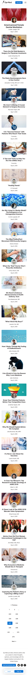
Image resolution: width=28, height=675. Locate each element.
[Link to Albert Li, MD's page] (14, 476)
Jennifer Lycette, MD (14, 596)
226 (17, 618)
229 (10, 627)
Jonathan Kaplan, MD (14, 405)
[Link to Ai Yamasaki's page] (14, 181)
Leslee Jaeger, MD (14, 29)
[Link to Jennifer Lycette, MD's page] (14, 587)
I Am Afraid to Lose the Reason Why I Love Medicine (14, 374)
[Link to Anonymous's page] (14, 560)
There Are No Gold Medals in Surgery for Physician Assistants (14, 52)
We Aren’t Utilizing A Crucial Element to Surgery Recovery (14, 106)
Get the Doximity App (9, 665)
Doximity (13, 136)
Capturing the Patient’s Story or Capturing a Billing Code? (14, 593)
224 (17, 614)
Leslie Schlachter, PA (14, 56)
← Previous (14, 605)
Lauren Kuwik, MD (14, 458)
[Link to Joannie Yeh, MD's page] (14, 317)
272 (18, 632)
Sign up (19, 671)
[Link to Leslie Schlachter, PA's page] (14, 47)
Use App (19, 2)
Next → (14, 641)
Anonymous (14, 569)
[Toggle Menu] (25, 2)
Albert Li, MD (14, 487)
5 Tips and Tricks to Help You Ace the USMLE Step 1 (14, 159)
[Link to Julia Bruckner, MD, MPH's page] (14, 423)
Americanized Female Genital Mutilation (14, 26)
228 (17, 623)
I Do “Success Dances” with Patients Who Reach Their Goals (14, 133)
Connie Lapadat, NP (14, 217)
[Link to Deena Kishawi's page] (14, 235)
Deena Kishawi (14, 244)
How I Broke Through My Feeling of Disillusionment (14, 347)
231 (8, 632)
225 (10, 618)
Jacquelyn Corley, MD (10, 83)
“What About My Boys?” (14, 321)
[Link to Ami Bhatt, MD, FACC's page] (14, 532)
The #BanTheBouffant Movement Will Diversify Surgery (14, 240)
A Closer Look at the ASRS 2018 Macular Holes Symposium (14, 510)
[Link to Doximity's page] (14, 127)
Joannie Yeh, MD (14, 324)
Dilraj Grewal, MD (14, 514)
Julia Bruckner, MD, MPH (14, 431)
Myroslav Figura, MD (14, 109)
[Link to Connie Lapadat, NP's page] (14, 206)
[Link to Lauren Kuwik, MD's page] (14, 449)
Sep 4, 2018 (14, 489)
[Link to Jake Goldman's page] (14, 369)
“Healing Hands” (14, 185)
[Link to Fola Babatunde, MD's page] (14, 288)
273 (13, 637)
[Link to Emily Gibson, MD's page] (14, 262)
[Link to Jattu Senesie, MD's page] (14, 342)
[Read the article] (14, 41)
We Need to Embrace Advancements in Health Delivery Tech (14, 295)
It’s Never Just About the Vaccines (14, 455)
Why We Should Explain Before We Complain (14, 428)
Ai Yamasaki (14, 188)
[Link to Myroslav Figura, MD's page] (14, 101)
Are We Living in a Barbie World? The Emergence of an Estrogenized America (14, 212)
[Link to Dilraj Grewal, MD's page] (14, 505)
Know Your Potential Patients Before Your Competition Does (14, 401)
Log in (9, 671)
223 (10, 614)
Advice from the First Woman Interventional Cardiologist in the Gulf (14, 538)
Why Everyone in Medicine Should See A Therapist (14, 566)
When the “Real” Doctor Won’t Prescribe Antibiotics (14, 267)
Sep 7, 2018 (13, 31)
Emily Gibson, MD (14, 270)
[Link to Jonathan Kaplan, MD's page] (14, 396)
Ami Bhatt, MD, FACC (14, 542)
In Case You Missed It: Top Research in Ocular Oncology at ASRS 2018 (14, 482)
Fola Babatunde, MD (14, 299)
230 (17, 627)
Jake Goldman (14, 378)
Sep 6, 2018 (14, 139)
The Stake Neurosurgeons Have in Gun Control (14, 79)
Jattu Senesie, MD (14, 351)
